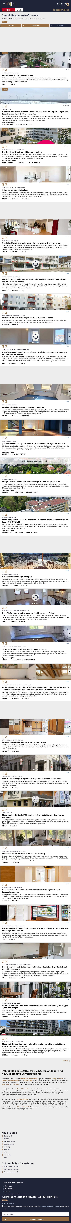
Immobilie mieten (23, 1099)
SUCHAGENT (11, 25)
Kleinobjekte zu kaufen (11, 1166)
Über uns (8, 1186)
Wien (5, 1158)
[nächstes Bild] (69, 60)
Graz (7, 1084)
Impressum (9, 1189)
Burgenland (8, 1136)
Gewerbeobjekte (13, 1081)
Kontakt (8, 1192)
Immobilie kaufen (23, 1089)
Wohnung (52, 1079)
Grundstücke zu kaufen (11, 1172)
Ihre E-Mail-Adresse (7, 1211)
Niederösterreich (9, 1141)
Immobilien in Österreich (28, 1079)
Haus (61, 1079)
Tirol (5, 1152)
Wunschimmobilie (23, 1107)
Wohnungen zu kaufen (11, 1169)
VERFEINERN (60, 25)
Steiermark (7, 1149)
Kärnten (6, 1139)
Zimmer (4, 1081)
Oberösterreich (9, 1144)
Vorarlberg (7, 1155)
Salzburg (7, 1147)
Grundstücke (27, 1081)
